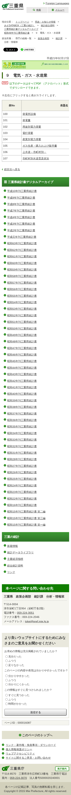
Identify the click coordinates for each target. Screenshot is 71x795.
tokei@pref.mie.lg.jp (37, 621)
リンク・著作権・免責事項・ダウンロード (31, 744)
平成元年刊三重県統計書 (21, 236)
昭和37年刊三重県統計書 (22, 413)
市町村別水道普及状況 (36, 158)
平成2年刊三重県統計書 (21, 230)
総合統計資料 (15, 565)
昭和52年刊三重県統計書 (22, 315)
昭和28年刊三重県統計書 (22, 459)
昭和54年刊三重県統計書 (22, 302)
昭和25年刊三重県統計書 (22, 478)
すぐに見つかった (19, 695)
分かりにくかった (19, 684)
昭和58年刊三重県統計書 (22, 276)
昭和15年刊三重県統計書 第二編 (26, 511)
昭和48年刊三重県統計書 (17, 33)
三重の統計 (11, 536)
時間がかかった (17, 703)
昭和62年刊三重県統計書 (22, 249)
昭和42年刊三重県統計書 (22, 380)
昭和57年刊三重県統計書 (22, 282)
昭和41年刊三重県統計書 (22, 387)
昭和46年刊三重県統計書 (22, 354)
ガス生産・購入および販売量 (40, 145)
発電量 (26, 120)
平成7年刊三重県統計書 (21, 210)
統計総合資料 (48, 25)
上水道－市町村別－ (34, 152)
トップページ (22, 22)
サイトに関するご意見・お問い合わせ (28, 757)
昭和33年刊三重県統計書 (22, 439)
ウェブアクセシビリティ (20, 753)
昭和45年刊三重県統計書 (22, 361)
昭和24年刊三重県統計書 (22, 485)
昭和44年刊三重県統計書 (22, 367)
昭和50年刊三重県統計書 (22, 328)
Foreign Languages (57, 3)
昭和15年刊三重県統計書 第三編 (26, 518)
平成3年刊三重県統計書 (21, 223)
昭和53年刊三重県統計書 (22, 308)
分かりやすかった (19, 675)
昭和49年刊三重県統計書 (22, 335)
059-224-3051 (25, 612)
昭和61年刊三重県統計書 (22, 256)
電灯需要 (28, 132)
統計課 (59, 38)
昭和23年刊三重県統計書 (22, 491)
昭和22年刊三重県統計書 (22, 498)
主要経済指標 (15, 558)
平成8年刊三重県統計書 (21, 204)
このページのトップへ (37, 735)
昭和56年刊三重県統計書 (22, 289)
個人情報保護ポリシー (19, 749)
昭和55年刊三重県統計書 (22, 295)
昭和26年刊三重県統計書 (22, 472)
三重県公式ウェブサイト (13, 6)
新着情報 (12, 546)
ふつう (12, 660)
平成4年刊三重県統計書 (21, 217)
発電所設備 (29, 113)
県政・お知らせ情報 (45, 22)
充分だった (15, 656)
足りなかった (16, 665)
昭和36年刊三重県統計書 (22, 420)
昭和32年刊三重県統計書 (22, 446)
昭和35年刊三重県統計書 (22, 426)
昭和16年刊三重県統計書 (22, 505)
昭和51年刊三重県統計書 (22, 321)
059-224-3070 (18, 777)
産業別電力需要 (32, 139)
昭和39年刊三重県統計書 (22, 400)
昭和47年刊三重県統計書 (22, 348)
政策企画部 (43, 38)
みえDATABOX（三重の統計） (19, 25)
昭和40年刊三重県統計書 (22, 393)
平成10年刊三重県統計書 (22, 191)
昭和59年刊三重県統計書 (22, 269)
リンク (11, 572)
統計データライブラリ (20, 552)
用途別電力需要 (32, 126)
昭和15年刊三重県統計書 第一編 (26, 524)
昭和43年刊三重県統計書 (22, 374)
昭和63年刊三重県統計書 (22, 243)
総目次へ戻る (12, 169)
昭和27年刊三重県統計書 (22, 465)
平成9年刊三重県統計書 (21, 197)
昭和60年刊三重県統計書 (22, 263)
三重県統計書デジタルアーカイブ (21, 29)
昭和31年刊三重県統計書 (22, 452)
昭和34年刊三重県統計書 (22, 433)
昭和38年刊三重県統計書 (22, 406)
